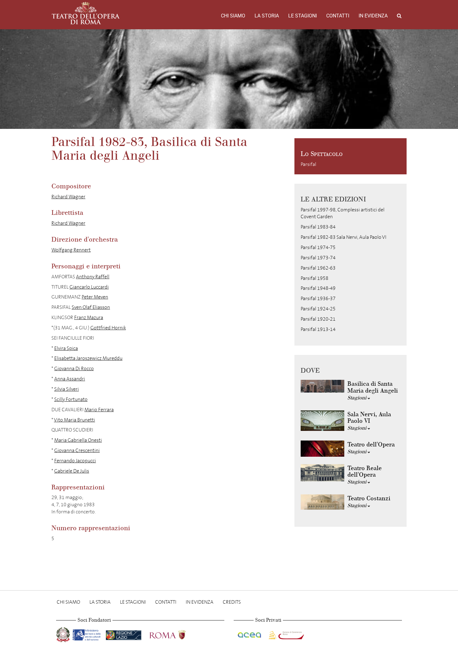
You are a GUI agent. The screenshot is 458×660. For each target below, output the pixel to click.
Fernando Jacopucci (75, 460)
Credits (232, 602)
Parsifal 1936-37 (318, 298)
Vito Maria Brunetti (74, 420)
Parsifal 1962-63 (318, 268)
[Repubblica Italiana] (63, 633)
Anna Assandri (69, 378)
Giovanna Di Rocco (74, 368)
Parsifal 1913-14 (318, 329)
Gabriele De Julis (71, 471)
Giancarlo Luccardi (89, 287)
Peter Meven (95, 297)
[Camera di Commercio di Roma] (285, 633)
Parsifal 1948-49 (318, 288)
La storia (267, 16)
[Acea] (250, 633)
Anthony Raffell (92, 276)
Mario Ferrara (99, 409)
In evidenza (373, 16)
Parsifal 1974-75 (318, 247)
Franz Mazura (88, 317)
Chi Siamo (233, 16)
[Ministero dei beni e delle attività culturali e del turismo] (87, 633)
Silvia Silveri (66, 389)
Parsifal (308, 164)
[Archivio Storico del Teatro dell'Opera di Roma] (86, 13)
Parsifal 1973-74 (318, 257)
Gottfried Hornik (108, 327)
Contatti (337, 16)
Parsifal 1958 (314, 278)
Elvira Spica (66, 348)
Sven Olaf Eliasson (91, 307)
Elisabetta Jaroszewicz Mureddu (88, 358)
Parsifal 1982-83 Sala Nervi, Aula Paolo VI (343, 237)
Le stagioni (302, 16)
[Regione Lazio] (124, 633)
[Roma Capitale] (176, 633)
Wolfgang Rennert (71, 250)
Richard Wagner (68, 196)
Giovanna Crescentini (77, 450)
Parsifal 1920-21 (318, 319)
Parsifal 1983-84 (318, 227)
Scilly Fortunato (71, 399)
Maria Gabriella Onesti (78, 440)
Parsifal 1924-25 (318, 308)
